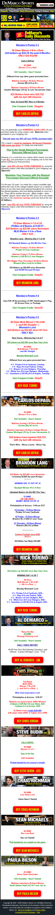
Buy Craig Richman (27, 809)
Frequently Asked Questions (25, 912)
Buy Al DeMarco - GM (27, 660)
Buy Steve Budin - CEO (28, 771)
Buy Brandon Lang (27, 283)
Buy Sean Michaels (27, 850)
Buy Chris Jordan (27, 721)
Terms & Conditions (25, 910)
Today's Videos (42, 11)
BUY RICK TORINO (27, 385)
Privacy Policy (40, 910)
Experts (4, 11)
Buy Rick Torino (27, 610)
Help (52, 11)
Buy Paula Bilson (27, 893)
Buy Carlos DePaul (27, 113)
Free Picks (14, 11)
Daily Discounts (27, 11)
